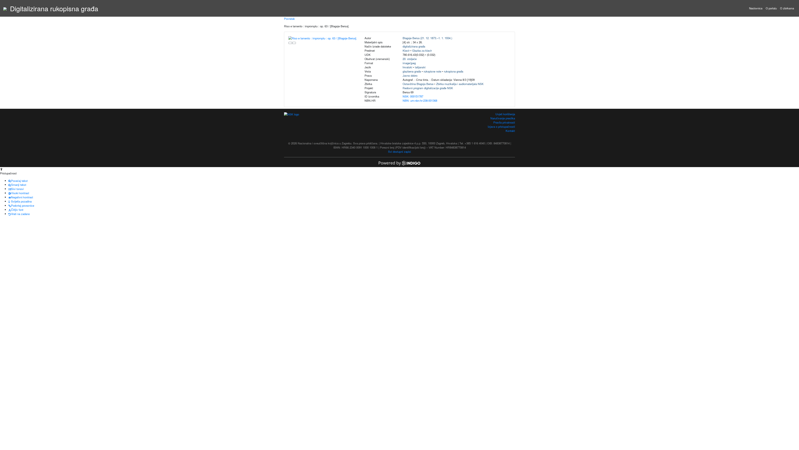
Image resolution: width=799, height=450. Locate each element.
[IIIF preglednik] (290, 43)
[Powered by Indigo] (399, 163)
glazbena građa (412, 71)
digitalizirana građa (414, 46)
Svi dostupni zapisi (399, 152)
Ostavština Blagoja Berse (418, 84)
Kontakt (510, 131)
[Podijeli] (294, 43)
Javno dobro (410, 76)
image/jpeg (409, 63)
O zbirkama (787, 8)
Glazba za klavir (422, 50)
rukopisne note (432, 71)
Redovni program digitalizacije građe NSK (428, 88)
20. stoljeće (410, 59)
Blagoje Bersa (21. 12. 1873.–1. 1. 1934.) (427, 38)
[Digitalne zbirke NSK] (5, 8)
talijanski (420, 67)
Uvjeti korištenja (505, 114)
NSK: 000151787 (413, 96)
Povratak (289, 19)
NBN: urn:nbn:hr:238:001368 (420, 100)
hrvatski (407, 67)
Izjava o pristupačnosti (501, 127)
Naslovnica (755, 8)
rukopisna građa (453, 71)
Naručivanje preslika (502, 118)
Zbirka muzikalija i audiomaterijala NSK (460, 84)
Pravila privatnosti (504, 122)
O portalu (771, 8)
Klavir (406, 50)
